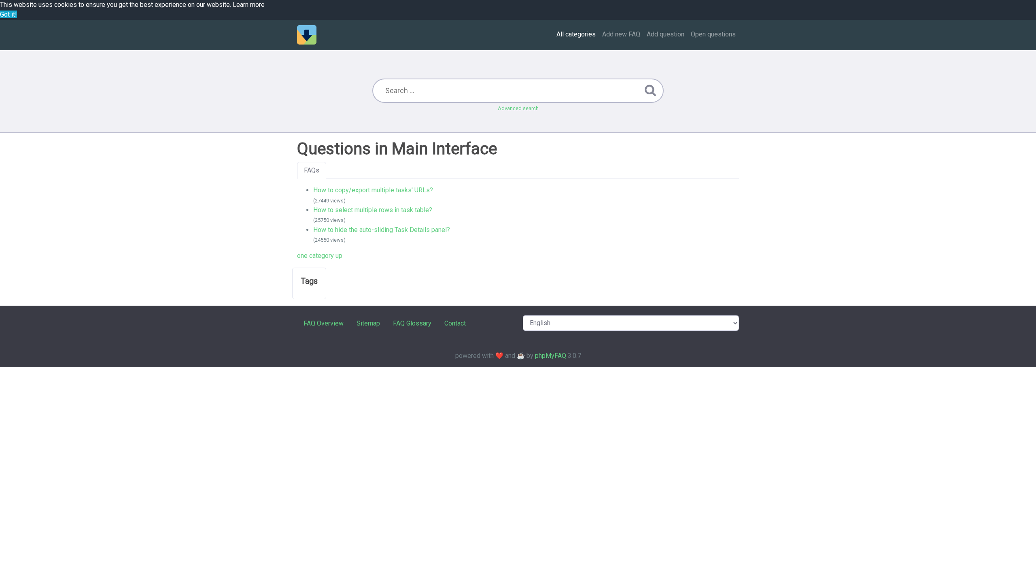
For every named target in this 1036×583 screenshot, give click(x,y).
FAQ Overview (324, 323)
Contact (455, 323)
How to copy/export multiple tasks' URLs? (373, 190)
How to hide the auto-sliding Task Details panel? (381, 230)
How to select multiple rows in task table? (372, 210)
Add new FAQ (621, 34)
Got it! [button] (8, 14)
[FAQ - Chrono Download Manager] (306, 35)
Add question (665, 34)
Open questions (713, 34)
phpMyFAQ (550, 356)
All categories (576, 34)
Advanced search (518, 108)
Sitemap (368, 323)
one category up (319, 256)
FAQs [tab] (311, 170)
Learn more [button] (249, 5)
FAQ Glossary (412, 323)
